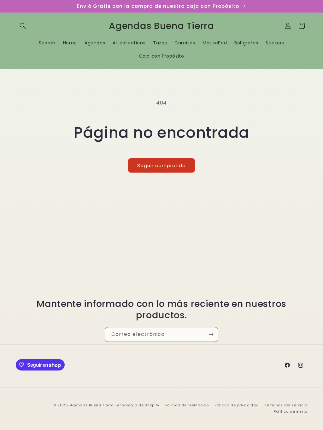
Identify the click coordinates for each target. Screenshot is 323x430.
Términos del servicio (286, 405)
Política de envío (290, 411)
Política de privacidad (236, 405)
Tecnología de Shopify (137, 405)
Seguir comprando (161, 165)
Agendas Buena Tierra (92, 405)
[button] (23, 26)
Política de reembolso (187, 405)
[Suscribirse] (211, 334)
